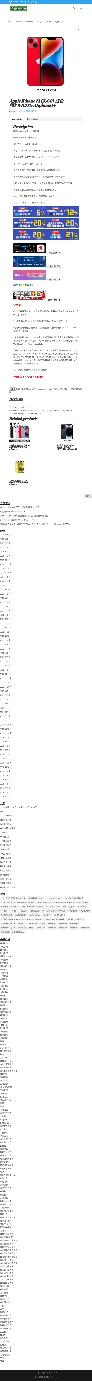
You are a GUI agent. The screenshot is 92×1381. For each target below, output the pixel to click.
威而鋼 (3, 1345)
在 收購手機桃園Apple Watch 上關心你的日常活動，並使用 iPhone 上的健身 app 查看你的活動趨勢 (33, 919)
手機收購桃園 (6, 845)
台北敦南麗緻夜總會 (8, 1257)
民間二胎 (4, 1136)
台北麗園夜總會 (6, 1244)
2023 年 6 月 (5, 602)
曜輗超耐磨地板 (6, 1165)
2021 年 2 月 (5, 716)
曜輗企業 (4, 1178)
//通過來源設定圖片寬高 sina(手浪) (14, 898)
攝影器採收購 (6, 956)
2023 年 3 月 (5, 615)
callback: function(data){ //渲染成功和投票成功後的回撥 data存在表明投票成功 (26, 902)
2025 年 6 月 (5, 539)
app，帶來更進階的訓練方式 (74, 898)
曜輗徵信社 (5, 1162)
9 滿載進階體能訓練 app (35, 898)
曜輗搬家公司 (6, 1169)
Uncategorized (6, 816)
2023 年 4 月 (5, 611)
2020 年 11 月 (6, 725)
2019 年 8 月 (5, 746)
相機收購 (4, 953)
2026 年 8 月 (5, 535)
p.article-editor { (55, 907)
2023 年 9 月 (5, 594)
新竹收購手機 (6, 866)
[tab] (17, 119)
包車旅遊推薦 (6, 1051)
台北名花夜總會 (6, 1266)
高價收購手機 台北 (8, 887)
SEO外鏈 (4, 1081)
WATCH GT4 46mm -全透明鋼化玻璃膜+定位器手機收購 (24, 516)
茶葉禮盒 (4, 1110)
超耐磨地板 (5, 1123)
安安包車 (4, 1332)
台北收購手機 (6, 824)
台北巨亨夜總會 (6, 1253)
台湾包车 (4, 1231)
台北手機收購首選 (34, 915)
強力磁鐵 (4, 1097)
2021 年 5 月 (5, 704)
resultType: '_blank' (69, 907)
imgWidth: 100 (14, 907)
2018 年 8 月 (5, 776)
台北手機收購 (6, 820)
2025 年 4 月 (5, 547)
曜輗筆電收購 (6, 1201)
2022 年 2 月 (5, 670)
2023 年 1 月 (5, 624)
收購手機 (43, 923)
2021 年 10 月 (6, 687)
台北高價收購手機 (7, 828)
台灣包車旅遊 (6, 1188)
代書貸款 (4, 1129)
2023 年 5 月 (5, 607)
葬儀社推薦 (5, 1342)
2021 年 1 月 (5, 721)
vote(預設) (4, 911)
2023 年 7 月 (5, 598)
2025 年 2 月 (5, 556)
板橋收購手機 (6, 875)
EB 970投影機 (6, 1087)
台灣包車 (4, 1149)
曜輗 (2, 1172)
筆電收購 (4, 950)
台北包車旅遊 (6, 1142)
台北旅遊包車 (6, 1067)
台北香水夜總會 (6, 1234)
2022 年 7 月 (5, 649)
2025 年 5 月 (5, 543)
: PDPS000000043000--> (54, 898)
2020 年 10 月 (6, 729)
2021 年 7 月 (5, 695)
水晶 (2, 1306)
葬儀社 (3, 1335)
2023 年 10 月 (6, 590)
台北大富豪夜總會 (7, 1247)
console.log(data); (82, 902)
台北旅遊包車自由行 (8, 1071)
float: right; (4, 907)
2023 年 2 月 (5, 619)
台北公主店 (5, 1299)
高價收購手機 (31, 111)
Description (17, 119)
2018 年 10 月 (6, 767)
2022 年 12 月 (6, 628)
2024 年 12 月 (6, 564)
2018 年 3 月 (5, 797)
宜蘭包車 (4, 1120)
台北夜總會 (5, 1286)
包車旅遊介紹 (6, 1315)
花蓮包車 (4, 1045)
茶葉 (2, 1103)
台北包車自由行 (6, 1064)
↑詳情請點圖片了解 (53, 253)
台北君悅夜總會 (6, 1273)
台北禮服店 (5, 1289)
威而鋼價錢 (5, 1355)
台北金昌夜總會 (6, 1283)
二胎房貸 (4, 1133)
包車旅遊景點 (6, 1328)
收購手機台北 (6, 849)
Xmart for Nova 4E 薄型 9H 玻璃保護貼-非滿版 (19, 507)
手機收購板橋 (6, 841)
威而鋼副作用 (6, 1351)
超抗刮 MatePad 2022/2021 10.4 (14, 512)
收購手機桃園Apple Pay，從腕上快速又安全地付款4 (17, 928)
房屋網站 (4, 1077)
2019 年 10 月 (6, 738)
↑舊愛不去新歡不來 (53, 300)
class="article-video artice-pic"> (63, 902)
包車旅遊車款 (6, 1319)
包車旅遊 (4, 1185)
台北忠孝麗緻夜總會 (8, 1250)
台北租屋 (4, 1074)
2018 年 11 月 (6, 763)
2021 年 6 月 (5, 699)
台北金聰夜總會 (6, 1280)
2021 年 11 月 (6, 683)
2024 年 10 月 (6, 573)
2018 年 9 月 (5, 771)
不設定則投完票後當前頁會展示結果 (32, 911)
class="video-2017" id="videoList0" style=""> (19, 807)
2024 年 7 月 (5, 586)
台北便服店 (5, 1296)
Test (1, 811)
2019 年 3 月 (5, 754)
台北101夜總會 (6, 1237)
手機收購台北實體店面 (8, 923)
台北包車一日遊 (6, 1061)
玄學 (2, 1309)
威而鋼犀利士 (6, 1348)
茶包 (2, 1107)
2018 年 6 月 (5, 784)
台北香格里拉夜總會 (8, 1240)
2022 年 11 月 (6, 632)
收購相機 (4, 986)
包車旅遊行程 (6, 1325)
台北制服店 (5, 1293)
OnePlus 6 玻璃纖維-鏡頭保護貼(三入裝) (17, 520)
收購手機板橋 (6, 854)
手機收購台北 (6, 837)
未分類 (18, 22)
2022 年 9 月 (5, 640)
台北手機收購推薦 (6, 915)
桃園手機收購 (6, 879)
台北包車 (4, 1058)
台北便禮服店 (6, 1302)
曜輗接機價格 (6, 1227)
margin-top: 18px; (42, 907)
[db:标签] (13, 911)
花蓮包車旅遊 (6, 1048)
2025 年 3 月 (5, 552)
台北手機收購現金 (20, 915)
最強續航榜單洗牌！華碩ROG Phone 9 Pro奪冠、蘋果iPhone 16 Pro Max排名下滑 (35, 524)
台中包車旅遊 (6, 1113)
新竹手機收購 (6, 862)
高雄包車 (4, 1116)
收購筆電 (4, 973)
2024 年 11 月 (6, 569)
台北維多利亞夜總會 (8, 1263)
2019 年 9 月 (5, 742)
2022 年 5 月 (5, 657)
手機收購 (4, 833)
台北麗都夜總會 (6, 1276)
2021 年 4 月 (5, 708)
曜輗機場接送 (6, 1155)
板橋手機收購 (6, 871)
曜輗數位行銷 (6, 1204)
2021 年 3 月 (5, 712)
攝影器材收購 (6, 1100)
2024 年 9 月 (5, 577)
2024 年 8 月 (5, 581)
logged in (24, 414)
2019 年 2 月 (5, 759)
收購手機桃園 (6, 858)
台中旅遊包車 (6, 1126)
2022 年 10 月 (6, 636)
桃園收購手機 (6, 883)
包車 (2, 1041)
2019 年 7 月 (5, 750)
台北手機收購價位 (85, 911)
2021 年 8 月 (5, 691)
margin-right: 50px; (28, 907)
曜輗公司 (4, 1182)
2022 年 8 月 (5, 645)
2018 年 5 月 (5, 788)
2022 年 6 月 (5, 653)
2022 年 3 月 (5, 666)
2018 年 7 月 (5, 780)
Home (11, 22)
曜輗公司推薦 (6, 1221)
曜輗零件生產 (6, 1152)
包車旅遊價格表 (6, 1322)
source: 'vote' (82, 907)
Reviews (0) (32, 119)
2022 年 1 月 (5, 674)
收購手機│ (44, 1377)
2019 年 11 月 (6, 733)
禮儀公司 (4, 1338)
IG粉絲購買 (5, 1208)
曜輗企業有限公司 (7, 1159)
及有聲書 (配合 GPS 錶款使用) (56, 911)
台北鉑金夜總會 (6, 1260)
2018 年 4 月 (5, 792)
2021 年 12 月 (6, 678)
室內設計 (4, 1084)
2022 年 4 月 (5, 661)
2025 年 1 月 (5, 560)
